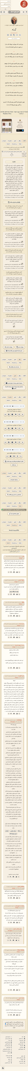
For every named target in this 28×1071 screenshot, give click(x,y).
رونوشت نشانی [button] (9, 347)
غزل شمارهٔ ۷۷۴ (13, 834)
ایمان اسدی (21, 998)
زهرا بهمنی (9, 410)
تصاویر (15, 141)
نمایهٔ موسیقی (21, 1044)
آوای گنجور (8, 1047)
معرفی (22, 1056)
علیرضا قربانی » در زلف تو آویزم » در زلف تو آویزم (13, 510)
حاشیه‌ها (8, 144)
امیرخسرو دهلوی (19, 25)
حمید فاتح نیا (21, 676)
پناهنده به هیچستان (19, 906)
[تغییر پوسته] (3, 1068)
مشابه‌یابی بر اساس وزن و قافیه (15, 494)
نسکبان (8, 1053)
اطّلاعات (24, 141)
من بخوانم (14, 465)
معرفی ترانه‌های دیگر (15, 513)
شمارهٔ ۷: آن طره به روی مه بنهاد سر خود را (21, 112)
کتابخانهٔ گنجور (7, 1042)
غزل (11, 153)
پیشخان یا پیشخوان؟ (6, 1051)
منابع (9, 1059)
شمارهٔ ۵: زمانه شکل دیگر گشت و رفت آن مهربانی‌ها (6, 112)
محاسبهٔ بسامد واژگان (15, 367)
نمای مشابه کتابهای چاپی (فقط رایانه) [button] (14, 351)
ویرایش (8, 197)
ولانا (19, 831)
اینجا (11, 411)
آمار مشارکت (8, 1055)
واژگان (20, 141)
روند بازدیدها (14, 144)
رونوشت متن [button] (20, 347)
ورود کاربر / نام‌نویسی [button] (15, 12)
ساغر (9, 1040)
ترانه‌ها (20, 144)
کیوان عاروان (9, 439)
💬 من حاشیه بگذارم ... (14, 552)
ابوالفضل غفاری (20, 886)
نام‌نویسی (7, 1022)
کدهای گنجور (7, 1037)
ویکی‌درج (11, 154)
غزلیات (7, 25)
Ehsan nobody (21, 950)
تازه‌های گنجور (21, 1049)
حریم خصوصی (7, 1063)
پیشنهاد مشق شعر (14, 479)
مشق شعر (4, 141)
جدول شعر (21, 1040)
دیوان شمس (13, 831)
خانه (23, 1037)
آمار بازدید (8, 1057)
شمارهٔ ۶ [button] (19, 410)
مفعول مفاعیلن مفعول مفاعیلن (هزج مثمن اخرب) (13, 151)
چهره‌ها (22, 1059)
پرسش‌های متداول (20, 1058)
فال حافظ (22, 1042)
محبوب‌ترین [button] (12, 546)
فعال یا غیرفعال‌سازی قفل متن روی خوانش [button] (14, 461)
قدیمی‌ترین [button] (14, 548)
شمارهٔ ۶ (14, 30)
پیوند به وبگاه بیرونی (14, 591)
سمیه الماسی (10, 425)
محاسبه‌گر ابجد (7, 1045)
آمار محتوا (22, 1063)
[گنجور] (24, 4)
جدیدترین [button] (6, 546)
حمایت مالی (21, 1061)
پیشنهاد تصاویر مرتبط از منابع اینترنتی (15, 383)
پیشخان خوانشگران (6, 1049)
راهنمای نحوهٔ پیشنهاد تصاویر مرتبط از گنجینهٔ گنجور (14, 387)
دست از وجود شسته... (19, 645)
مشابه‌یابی (22, 1047)
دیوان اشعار (12, 25)
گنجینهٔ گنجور (7, 1044)
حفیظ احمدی (21, 580)
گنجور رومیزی (7, 1038)
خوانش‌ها (10, 141)
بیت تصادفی (21, 1038)
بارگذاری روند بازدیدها (14, 530)
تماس (9, 1061)
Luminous (19, 720)
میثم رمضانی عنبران (17, 929)
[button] (26, 12)
